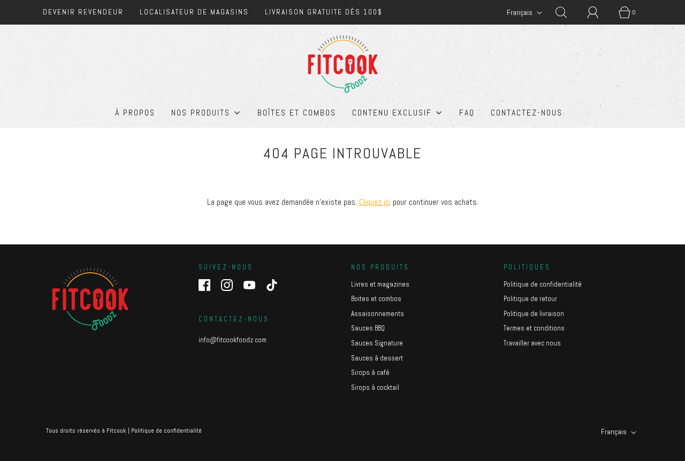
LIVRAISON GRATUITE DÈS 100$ (324, 12)
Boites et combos (376, 298)
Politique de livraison (534, 313)
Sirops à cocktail (375, 387)
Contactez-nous (526, 112)
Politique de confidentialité (543, 284)
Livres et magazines (380, 284)
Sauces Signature (377, 343)
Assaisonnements (377, 313)
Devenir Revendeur (83, 12)
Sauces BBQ (368, 328)
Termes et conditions (534, 328)
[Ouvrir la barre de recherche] (567, 12)
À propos (135, 112)
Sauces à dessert (377, 358)
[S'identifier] (599, 12)
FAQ (467, 112)
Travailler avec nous (532, 343)
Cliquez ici (375, 202)
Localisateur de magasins (194, 12)
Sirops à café (370, 372)
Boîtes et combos (296, 112)
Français (520, 12)
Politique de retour (530, 298)
